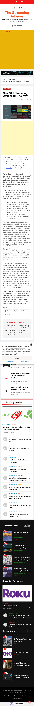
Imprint (27, 361)
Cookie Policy (26, 696)
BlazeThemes (21, 693)
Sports (20, 467)
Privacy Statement (20, 361)
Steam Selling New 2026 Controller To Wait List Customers (22, 677)
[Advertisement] (17, 51)
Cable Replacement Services (17, 455)
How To (20, 512)
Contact (13, 2)
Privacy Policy (20, 2)
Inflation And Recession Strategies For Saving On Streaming (22, 560)
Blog (5, 696)
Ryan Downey (8, 100)
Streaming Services (19, 537)
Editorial (13, 424)
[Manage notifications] (29, 702)
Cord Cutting (6, 424)
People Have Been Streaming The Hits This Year (22, 571)
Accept (17, 358)
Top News (7, 89)
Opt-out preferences (10, 361)
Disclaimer (17, 696)
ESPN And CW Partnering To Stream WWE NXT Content (20, 376)
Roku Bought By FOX (9, 606)
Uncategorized (13, 613)
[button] (31, 344)
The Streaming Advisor (17, 14)
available (9, 168)
